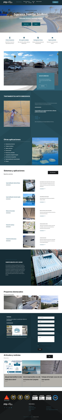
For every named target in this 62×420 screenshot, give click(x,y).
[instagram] (9, 408)
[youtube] (11, 408)
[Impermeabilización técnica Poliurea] (31, 186)
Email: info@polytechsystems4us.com (52, 409)
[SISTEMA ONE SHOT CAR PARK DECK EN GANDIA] (31, 51)
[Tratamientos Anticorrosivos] (31, 242)
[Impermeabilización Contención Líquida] (31, 200)
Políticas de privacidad (36, 416)
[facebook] (5, 408)
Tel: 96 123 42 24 (48, 406)
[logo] (8, 1)
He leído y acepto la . (45, 345)
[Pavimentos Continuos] (31, 228)
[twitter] (7, 408)
